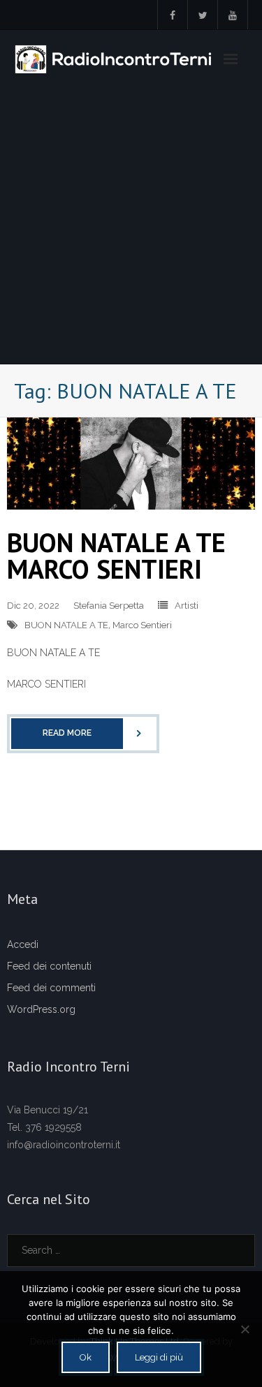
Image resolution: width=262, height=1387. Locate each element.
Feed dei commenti (51, 987)
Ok (86, 1357)
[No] (245, 1329)
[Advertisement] (131, 226)
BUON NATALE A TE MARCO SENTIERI (116, 555)
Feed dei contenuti (49, 966)
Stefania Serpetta (108, 605)
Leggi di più (159, 1357)
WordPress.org (41, 1009)
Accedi (22, 944)
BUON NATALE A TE (66, 625)
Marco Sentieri (142, 625)
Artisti (186, 605)
